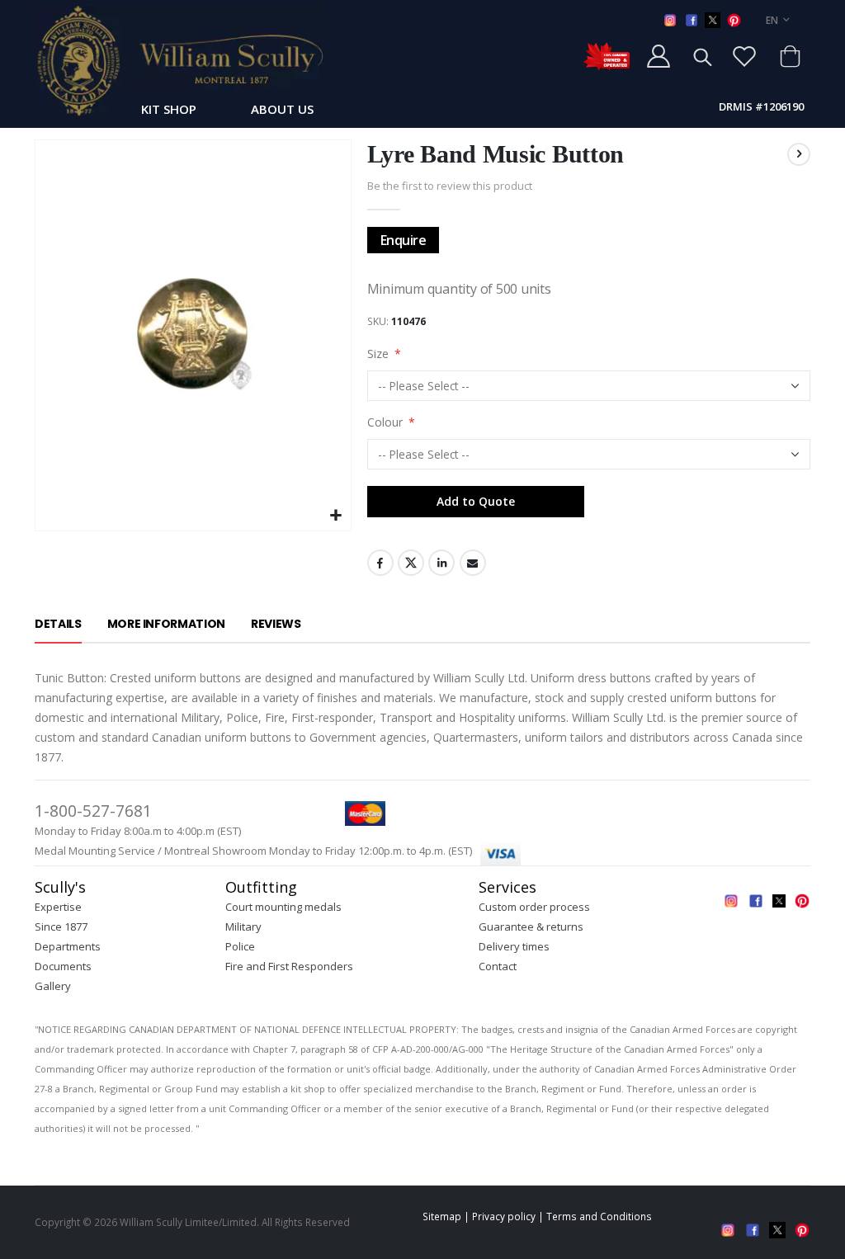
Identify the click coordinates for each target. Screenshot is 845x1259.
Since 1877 (61, 926)
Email (473, 562)
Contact (498, 966)
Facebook (380, 562)
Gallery (53, 985)
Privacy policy (504, 1216)
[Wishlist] (744, 56)
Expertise (58, 906)
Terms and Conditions (599, 1216)
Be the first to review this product (449, 185)
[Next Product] (798, 154)
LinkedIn (441, 562)
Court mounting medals (283, 906)
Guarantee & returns (531, 926)
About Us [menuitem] (282, 109)
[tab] (58, 625)
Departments (68, 946)
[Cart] (790, 56)
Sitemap (441, 1216)
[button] (336, 516)
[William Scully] (179, 60)
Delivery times (514, 946)
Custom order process (534, 906)
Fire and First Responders (289, 966)
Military (243, 926)
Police (240, 946)
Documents (63, 966)
